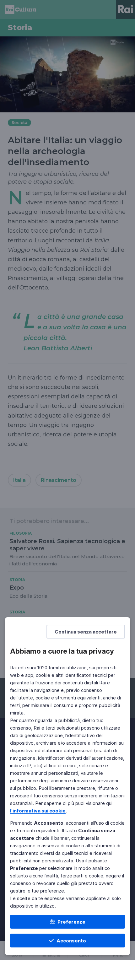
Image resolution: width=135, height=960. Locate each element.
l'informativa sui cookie (38, 811)
